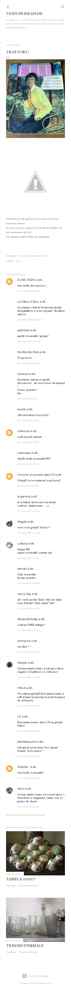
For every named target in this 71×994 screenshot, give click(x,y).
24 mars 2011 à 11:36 (28, 806)
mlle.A (21, 688)
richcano (47, 983)
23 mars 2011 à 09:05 (28, 341)
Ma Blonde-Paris (28, 352)
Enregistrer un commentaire (25, 815)
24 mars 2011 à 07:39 (28, 756)
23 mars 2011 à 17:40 (28, 630)
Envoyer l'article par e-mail (33, 255)
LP (19, 716)
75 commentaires (28, 952)
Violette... (23, 767)
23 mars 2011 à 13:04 (28, 511)
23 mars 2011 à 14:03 (28, 532)
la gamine (23, 496)
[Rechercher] (62, 6)
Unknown (23, 431)
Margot (22, 662)
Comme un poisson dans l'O (36, 474)
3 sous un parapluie (24, 13)
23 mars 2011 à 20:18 (28, 677)
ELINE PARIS (26, 280)
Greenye (23, 374)
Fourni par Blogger (38, 975)
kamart (22, 568)
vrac (18, 260)
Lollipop (22, 543)
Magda (22, 521)
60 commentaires (28, 885)
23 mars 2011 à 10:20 (28, 363)
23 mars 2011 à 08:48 (29, 319)
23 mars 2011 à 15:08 (28, 583)
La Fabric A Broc (28, 301)
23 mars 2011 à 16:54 (28, 608)
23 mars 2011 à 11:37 (28, 442)
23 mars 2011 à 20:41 (28, 705)
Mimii (21, 788)
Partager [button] (11, 255)
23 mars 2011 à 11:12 (27, 398)
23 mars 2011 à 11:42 (28, 464)
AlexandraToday (27, 619)
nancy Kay (24, 594)
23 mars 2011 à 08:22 (28, 291)
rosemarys (24, 453)
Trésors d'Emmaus (24, 945)
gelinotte (23, 330)
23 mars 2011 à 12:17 (28, 485)
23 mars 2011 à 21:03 (28, 731)
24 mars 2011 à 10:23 (28, 778)
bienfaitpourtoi (27, 741)
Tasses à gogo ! (21, 879)
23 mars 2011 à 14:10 (28, 558)
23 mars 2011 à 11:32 (28, 420)
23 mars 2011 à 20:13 (28, 652)
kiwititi (21, 409)
